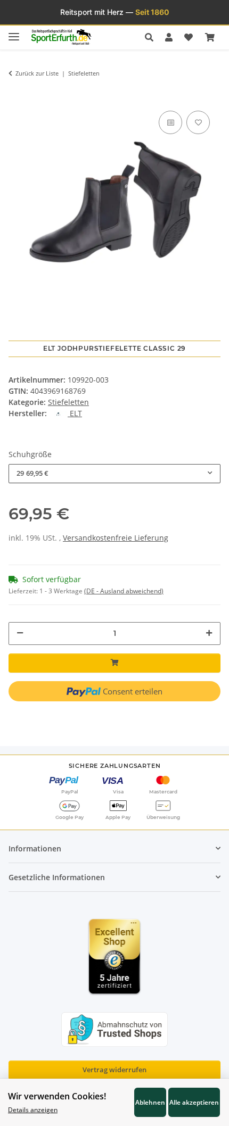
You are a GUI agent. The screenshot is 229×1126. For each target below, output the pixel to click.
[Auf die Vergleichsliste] (170, 122)
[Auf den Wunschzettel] (198, 122)
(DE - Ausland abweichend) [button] (123, 590)
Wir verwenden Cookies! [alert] (57, 1096)
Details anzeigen (33, 1109)
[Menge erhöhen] (209, 633)
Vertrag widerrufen (114, 1069)
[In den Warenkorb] (16, 92)
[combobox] (114, 473)
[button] (152, 37)
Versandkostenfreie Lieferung (115, 538)
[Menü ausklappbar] (14, 32)
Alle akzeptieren (194, 1102)
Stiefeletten (68, 402)
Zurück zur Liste (37, 73)
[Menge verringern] (20, 633)
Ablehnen (150, 1102)
